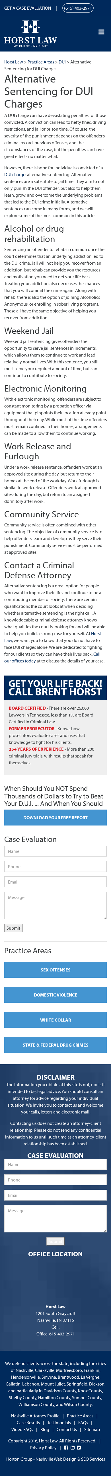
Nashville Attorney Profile (35, 1416)
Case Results (28, 1422)
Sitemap (92, 1429)
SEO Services (93, 1459)
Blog (44, 1429)
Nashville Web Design (56, 1459)
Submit (13, 928)
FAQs (83, 1422)
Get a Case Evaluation (27, 8)
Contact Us (67, 1429)
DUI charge (14, 174)
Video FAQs (22, 1429)
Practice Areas (80, 1416)
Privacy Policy (43, 1447)
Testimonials (59, 1422)
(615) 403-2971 (78, 8)
